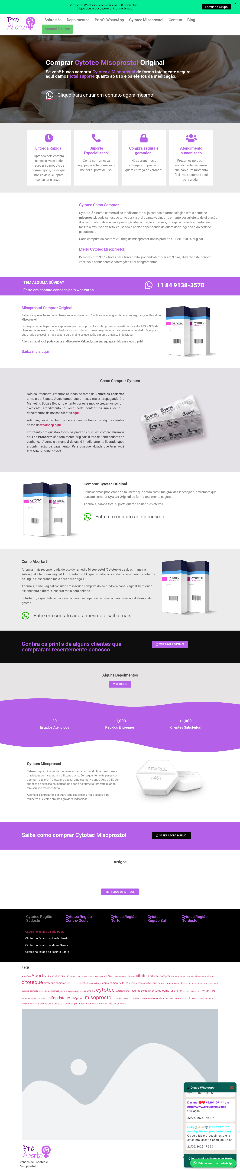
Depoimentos (78, 20)
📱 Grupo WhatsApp (210, 1087)
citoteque (32, 982)
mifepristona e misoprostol (34, 998)
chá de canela (120, 976)
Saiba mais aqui (35, 351)
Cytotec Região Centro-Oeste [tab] (79, 918)
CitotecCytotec (178, 976)
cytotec (105, 990)
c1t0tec (108, 976)
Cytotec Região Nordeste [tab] (194, 918)
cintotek (131, 976)
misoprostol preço (186, 998)
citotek (210, 976)
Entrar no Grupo (216, 7)
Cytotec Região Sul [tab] (156, 918)
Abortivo (40, 975)
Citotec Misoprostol (196, 976)
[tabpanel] (120, 943)
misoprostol (99, 997)
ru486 (93, 1003)
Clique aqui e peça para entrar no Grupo (104, 8)
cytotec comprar (141, 990)
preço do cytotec (63, 1003)
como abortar (77, 983)
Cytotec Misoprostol (146, 20)
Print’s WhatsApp (109, 20)
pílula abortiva (81, 1003)
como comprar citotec (115, 982)
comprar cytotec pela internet (44, 991)
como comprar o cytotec (171, 983)
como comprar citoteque (143, 983)
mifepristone (58, 997)
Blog (191, 20)
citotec (142, 975)
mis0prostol (77, 998)
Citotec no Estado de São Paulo (44, 931)
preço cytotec (45, 1003)
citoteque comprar (55, 982)
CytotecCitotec (123, 991)
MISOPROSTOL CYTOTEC (126, 998)
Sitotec (100, 1003)
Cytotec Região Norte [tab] (124, 918)
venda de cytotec (115, 1003)
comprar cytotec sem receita (73, 991)
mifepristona (208, 991)
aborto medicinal (95, 976)
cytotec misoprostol (192, 991)
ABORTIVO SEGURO (59, 976)
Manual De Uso (57, 29)
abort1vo (26, 976)
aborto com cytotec (78, 976)
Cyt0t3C (91, 991)
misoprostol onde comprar (157, 998)
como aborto (95, 983)
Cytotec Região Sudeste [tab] (39, 918)
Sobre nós (52, 20)
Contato (175, 20)
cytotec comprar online (166, 990)
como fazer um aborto (196, 983)
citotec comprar (160, 976)
